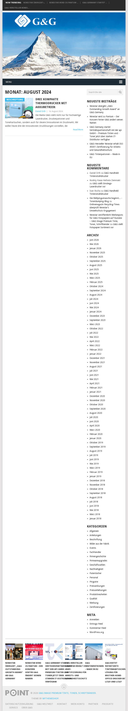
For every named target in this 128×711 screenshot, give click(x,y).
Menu (9, 82)
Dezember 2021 (97, 358)
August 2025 (96, 265)
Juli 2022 (94, 332)
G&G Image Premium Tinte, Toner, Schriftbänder (67, 693)
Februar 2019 (96, 472)
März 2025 (95, 278)
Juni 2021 (94, 375)
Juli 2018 (94, 501)
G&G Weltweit (45, 704)
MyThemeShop (50, 698)
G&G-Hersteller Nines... (17, 8)
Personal (94, 577)
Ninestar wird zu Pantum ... (63, 3)
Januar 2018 (95, 518)
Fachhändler (95, 552)
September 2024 (98, 290)
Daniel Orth (40, 111)
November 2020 (97, 400)
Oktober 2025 (96, 257)
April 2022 (95, 341)
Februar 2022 (96, 349)
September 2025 (98, 261)
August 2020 (96, 413)
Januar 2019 (95, 476)
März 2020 (95, 430)
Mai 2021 (94, 379)
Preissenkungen (97, 586)
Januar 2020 (95, 438)
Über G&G (27, 707)
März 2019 (95, 468)
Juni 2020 (94, 421)
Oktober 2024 (96, 286)
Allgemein (94, 531)
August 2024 (96, 295)
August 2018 (96, 497)
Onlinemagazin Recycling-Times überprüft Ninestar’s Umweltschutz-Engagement (104, 207)
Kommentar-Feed (98, 628)
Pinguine (94, 581)
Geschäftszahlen (97, 565)
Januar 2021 (95, 392)
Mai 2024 (94, 307)
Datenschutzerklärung (19, 704)
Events (93, 548)
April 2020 (95, 425)
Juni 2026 (94, 240)
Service (13, 707)
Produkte (107, 704)
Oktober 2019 (96, 442)
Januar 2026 (95, 248)
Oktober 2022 (96, 328)
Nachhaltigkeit (96, 569)
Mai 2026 (94, 244)
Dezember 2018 (97, 480)
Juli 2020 (94, 417)
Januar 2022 (95, 354)
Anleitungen (95, 535)
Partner (93, 704)
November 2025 (97, 252)
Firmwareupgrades (98, 560)
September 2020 (98, 408)
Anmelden (94, 619)
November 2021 (97, 362)
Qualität (93, 598)
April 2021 (95, 383)
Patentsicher (95, 573)
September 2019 (98, 446)
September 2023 (98, 320)
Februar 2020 (96, 434)
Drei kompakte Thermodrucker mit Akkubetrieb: (51, 103)
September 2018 (98, 493)
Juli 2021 (94, 370)
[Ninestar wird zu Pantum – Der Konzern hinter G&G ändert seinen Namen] (34, 651)
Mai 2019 (94, 463)
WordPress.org (97, 632)
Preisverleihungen (98, 590)
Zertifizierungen (97, 607)
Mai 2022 (94, 337)
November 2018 (97, 484)
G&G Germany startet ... (94, 3)
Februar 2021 (96, 387)
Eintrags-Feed (96, 623)
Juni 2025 (94, 269)
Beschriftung (96, 539)
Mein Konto (77, 704)
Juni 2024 (94, 303)
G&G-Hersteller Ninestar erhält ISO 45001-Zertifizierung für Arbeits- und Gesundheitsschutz (106, 146)
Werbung (94, 603)
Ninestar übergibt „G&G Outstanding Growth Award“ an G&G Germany (105, 109)
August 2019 (96, 451)
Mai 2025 (94, 273)
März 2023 (95, 324)
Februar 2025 (96, 282)
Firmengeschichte (98, 556)
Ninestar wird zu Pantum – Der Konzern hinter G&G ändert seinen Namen (106, 119)
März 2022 (95, 345)
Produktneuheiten (98, 594)
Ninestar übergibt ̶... (34, 3)
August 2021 (96, 366)
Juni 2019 (94, 459)
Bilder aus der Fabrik (99, 543)
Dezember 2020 (97, 396)
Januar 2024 (95, 311)
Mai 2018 (94, 510)
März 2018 (95, 514)
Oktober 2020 (96, 404)
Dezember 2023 (97, 316)
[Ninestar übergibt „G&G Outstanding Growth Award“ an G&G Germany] (14, 651)
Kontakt (62, 704)
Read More (78, 129)
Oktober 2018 (96, 489)
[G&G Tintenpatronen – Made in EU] (94, 651)
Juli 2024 (94, 299)
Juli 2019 (94, 455)
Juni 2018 (94, 506)
